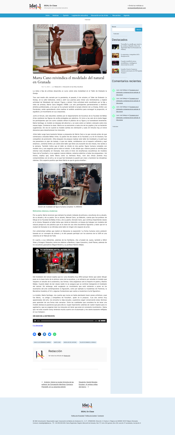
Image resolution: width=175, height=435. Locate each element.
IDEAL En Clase (50, 5)
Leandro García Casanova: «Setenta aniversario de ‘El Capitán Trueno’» (131, 71)
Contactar (101, 415)
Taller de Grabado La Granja (88, 342)
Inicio (47, 15)
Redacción (58, 87)
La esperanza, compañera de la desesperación (130, 55)
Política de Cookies (91, 415)
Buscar (114, 26)
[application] (70, 321)
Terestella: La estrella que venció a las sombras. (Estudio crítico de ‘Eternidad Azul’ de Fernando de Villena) (131, 46)
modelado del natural (70, 342)
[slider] (103, 320)
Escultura (80, 87)
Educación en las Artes (70, 87)
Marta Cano (57, 342)
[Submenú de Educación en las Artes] (110, 15)
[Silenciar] (99, 321)
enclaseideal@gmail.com (137, 8)
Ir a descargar (38, 325)
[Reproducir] (35, 321)
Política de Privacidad (77, 415)
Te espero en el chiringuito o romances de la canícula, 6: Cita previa (128, 92)
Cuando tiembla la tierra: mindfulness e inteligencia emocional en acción (129, 63)
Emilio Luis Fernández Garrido (42, 342)
